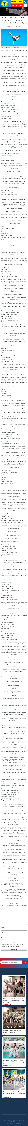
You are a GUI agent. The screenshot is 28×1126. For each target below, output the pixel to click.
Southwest (12, 880)
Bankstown (10, 890)
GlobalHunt (18, 1123)
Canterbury (4, 890)
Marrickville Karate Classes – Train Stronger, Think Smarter (12, 1031)
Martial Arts (10, 62)
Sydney (17, 863)
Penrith (3, 884)
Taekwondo (16, 674)
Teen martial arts (8, 579)
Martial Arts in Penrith (20, 883)
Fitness (24, 890)
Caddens (24, 884)
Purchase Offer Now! (16, 1)
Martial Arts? (21, 82)
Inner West (12, 863)
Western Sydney (14, 886)
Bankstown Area (21, 878)
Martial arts (4, 560)
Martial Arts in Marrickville (20, 862)
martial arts (15, 65)
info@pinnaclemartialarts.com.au (16, 849)
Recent (18, 26)
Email (3, 932)
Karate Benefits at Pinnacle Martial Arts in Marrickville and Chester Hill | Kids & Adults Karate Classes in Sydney (14, 20)
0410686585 (18, 840)
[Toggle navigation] (25, 5)
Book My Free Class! (17, 5)
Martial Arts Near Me (17, 868)
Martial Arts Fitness (14, 709)
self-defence (10, 114)
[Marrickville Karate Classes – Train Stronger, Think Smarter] (14, 1018)
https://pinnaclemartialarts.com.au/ (16, 852)
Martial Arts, (11, 424)
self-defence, (13, 91)
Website (3, 937)
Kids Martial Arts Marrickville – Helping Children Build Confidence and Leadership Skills (13, 1062)
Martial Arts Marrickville (19, 871)
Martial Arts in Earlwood (19, 889)
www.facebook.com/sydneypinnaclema (16, 855)
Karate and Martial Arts (8, 723)
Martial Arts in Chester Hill (20, 877)
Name (3, 927)
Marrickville (20, 872)
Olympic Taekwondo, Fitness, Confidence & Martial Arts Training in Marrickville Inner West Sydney (14, 1000)
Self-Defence (16, 408)
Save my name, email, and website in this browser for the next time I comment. (12, 945)
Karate (4, 250)
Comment (4, 909)
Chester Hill (13, 878)
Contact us (10, 840)
